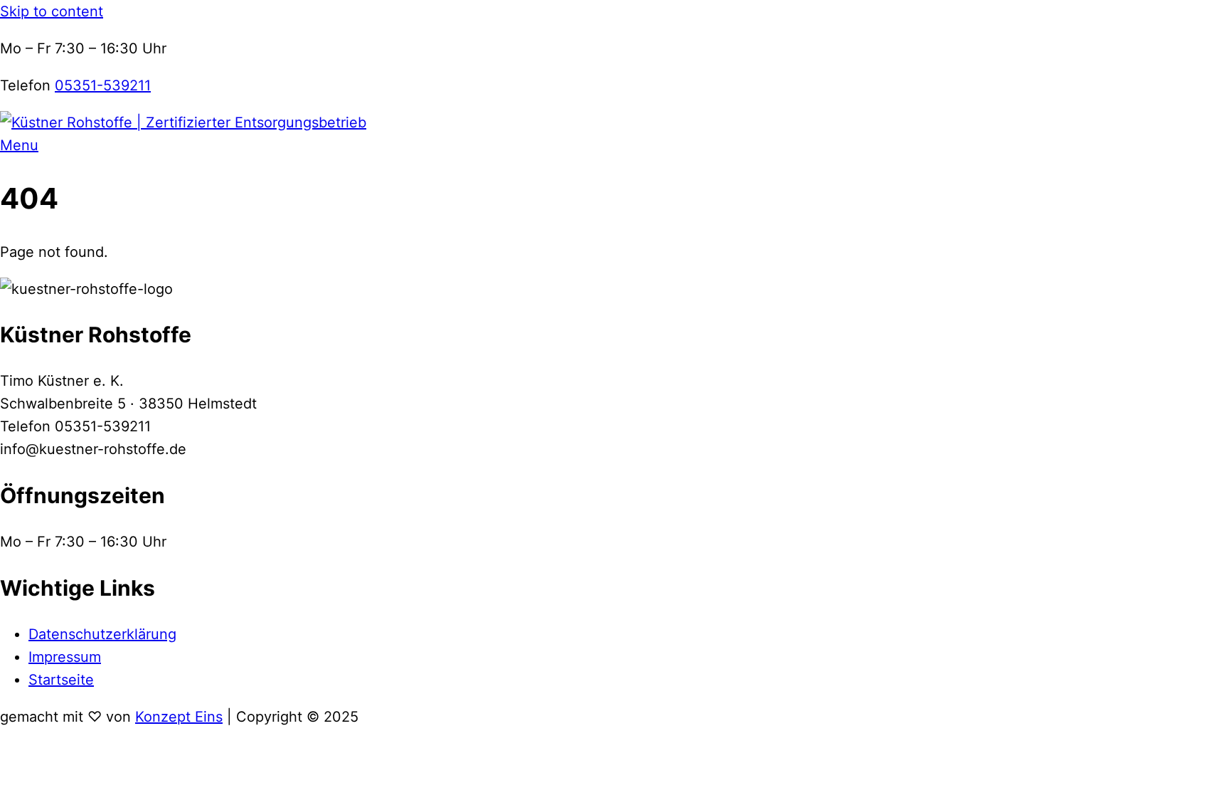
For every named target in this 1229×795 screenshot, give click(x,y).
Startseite (61, 679)
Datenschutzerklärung (102, 634)
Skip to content (51, 11)
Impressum (64, 656)
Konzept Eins (179, 716)
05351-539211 (103, 85)
